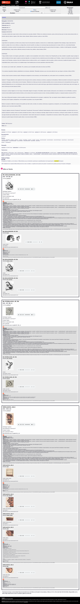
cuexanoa (29, 139)
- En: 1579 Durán (29, 152)
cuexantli (33, 139)
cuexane (20, 139)
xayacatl (8, 378)
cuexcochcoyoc (64, 139)
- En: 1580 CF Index (6, 147)
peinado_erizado (9, 515)
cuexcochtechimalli (26, 140)
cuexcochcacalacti (43, 139)
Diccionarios (8, 5)
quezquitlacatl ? (8, 142)
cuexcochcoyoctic (71, 139)
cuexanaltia (8, 139)
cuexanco (12, 139)
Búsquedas (13, 5)
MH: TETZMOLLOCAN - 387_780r (11, 301)
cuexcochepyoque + (5, 140)
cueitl (7, 466)
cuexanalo (3, 139)
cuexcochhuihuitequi (12, 140)
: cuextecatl (8, 178)
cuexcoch (37, 139)
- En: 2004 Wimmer (39, 154)
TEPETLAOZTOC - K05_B (9, 407)
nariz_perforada (9, 279)
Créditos (17, 5)
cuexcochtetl (33, 140)
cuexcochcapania (50, 139)
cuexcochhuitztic (20, 140)
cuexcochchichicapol (57, 139)
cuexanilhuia (25, 139)
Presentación (3, 5)
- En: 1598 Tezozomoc (19, 147)
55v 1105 (3, 159)
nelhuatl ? (3, 142)
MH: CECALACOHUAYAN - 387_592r (11, 174)
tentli (7, 566)
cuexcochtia (38, 140)
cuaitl (7, 528)
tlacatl (8, 232)
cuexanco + (16, 139)
